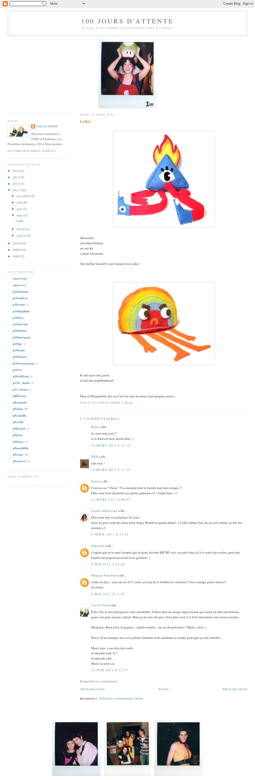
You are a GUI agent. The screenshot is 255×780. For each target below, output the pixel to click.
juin (20, 208)
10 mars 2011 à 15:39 (110, 469)
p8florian (19, 395)
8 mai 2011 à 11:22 (108, 594)
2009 (16, 249)
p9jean (17, 434)
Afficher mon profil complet (31, 151)
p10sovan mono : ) (25, 363)
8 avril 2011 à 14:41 (110, 534)
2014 (16, 170)
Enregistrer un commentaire (98, 681)
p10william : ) (22, 376)
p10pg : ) (19, 343)
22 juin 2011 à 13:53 (109, 670)
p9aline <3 (20, 408)
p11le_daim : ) (23, 382)
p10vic (17, 369)
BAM (94, 456)
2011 (16, 190)
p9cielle (18, 421)
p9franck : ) (21, 428)
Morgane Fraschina (104, 575)
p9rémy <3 (20, 454)
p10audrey (20, 297)
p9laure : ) (20, 441)
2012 (16, 183)
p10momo (20, 330)
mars (20, 215)
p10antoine (20, 291)
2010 (16, 243)
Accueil (163, 689)
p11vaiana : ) (22, 389)
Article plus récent (92, 689)
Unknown (97, 545)
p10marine (20, 324)
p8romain (20, 402)
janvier (22, 235)
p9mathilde (21, 448)
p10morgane (22, 337)
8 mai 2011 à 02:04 (108, 564)
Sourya (96, 481)
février (21, 229)
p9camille (20, 415)
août (20, 202)
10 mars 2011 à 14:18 (110, 445)
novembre (24, 196)
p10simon (19, 356)
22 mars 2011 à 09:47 (110, 499)
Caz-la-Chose (100, 605)
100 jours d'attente (127, 21)
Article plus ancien (235, 689)
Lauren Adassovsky (104, 510)
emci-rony (20, 278)
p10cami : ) (20, 304)
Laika (19, 220)
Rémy (95, 426)
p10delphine (21, 311)
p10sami (19, 350)
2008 (16, 256)
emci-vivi (19, 285)
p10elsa (18, 317)
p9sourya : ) (21, 460)
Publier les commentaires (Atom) (121, 698)
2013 (16, 177)
